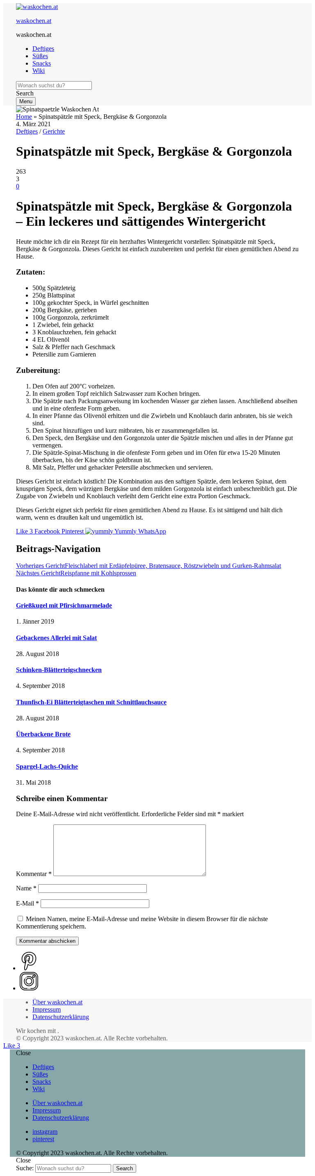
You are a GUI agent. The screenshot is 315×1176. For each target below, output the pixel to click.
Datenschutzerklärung (60, 1016)
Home (24, 116)
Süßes (40, 55)
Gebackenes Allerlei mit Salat (56, 637)
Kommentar (34, 873)
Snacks (41, 63)
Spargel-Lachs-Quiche (47, 766)
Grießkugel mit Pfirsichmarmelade (64, 605)
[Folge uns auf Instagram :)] (29, 988)
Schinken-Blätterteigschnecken (59, 669)
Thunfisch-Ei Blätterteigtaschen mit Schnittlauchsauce (91, 702)
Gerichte (54, 131)
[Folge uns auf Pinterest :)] (29, 968)
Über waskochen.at (57, 1002)
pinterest (43, 1138)
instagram (44, 1131)
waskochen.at (33, 20)
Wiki (38, 70)
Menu (25, 101)
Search (124, 1168)
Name (26, 888)
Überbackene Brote (43, 734)
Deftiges (43, 48)
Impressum (46, 1009)
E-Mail (27, 903)
